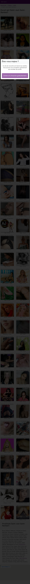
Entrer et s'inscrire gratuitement (15, 76)
